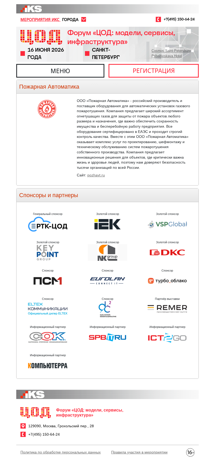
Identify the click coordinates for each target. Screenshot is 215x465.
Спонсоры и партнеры (48, 195)
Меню (60, 71)
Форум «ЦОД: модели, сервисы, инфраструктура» (121, 37)
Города (70, 19)
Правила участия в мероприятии (139, 452)
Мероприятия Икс (40, 19)
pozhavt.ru (96, 175)
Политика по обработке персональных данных (60, 452)
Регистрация (154, 70)
